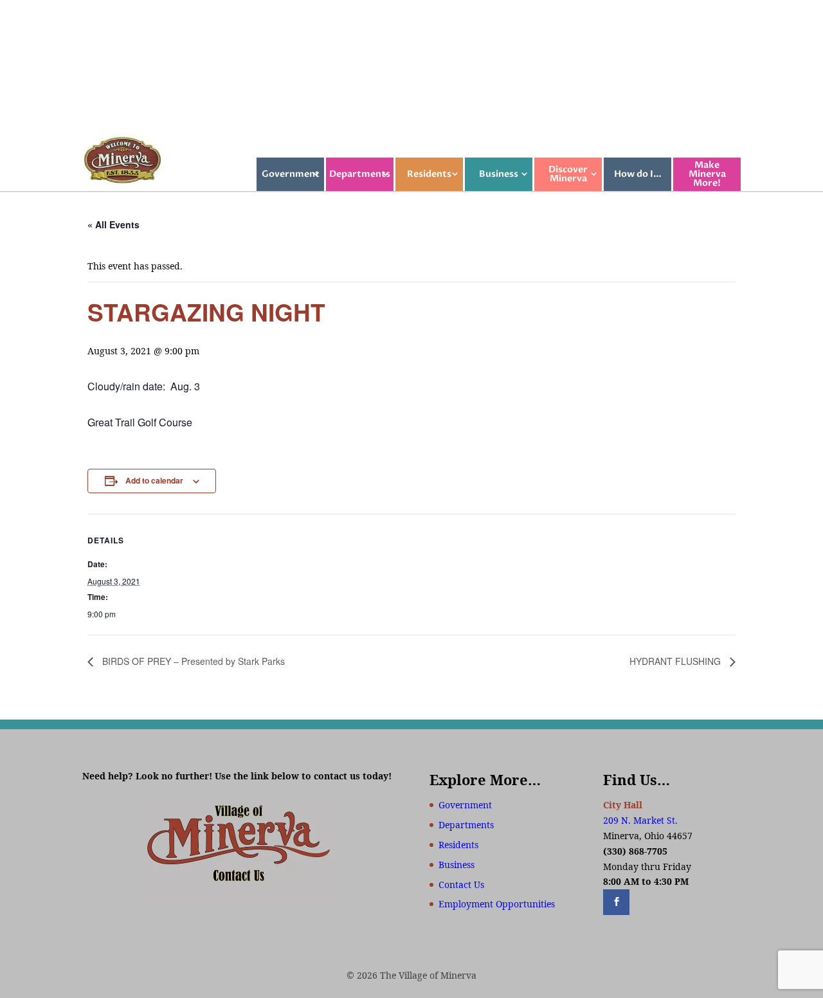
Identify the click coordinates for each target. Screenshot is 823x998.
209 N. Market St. (640, 820)
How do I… (638, 174)
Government (291, 174)
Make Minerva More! (707, 174)
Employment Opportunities (497, 904)
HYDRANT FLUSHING (676, 661)
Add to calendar (154, 480)
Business (498, 174)
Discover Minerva (568, 174)
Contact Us (461, 884)
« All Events (113, 224)
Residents (429, 174)
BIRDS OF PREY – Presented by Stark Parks (192, 661)
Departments (359, 174)
